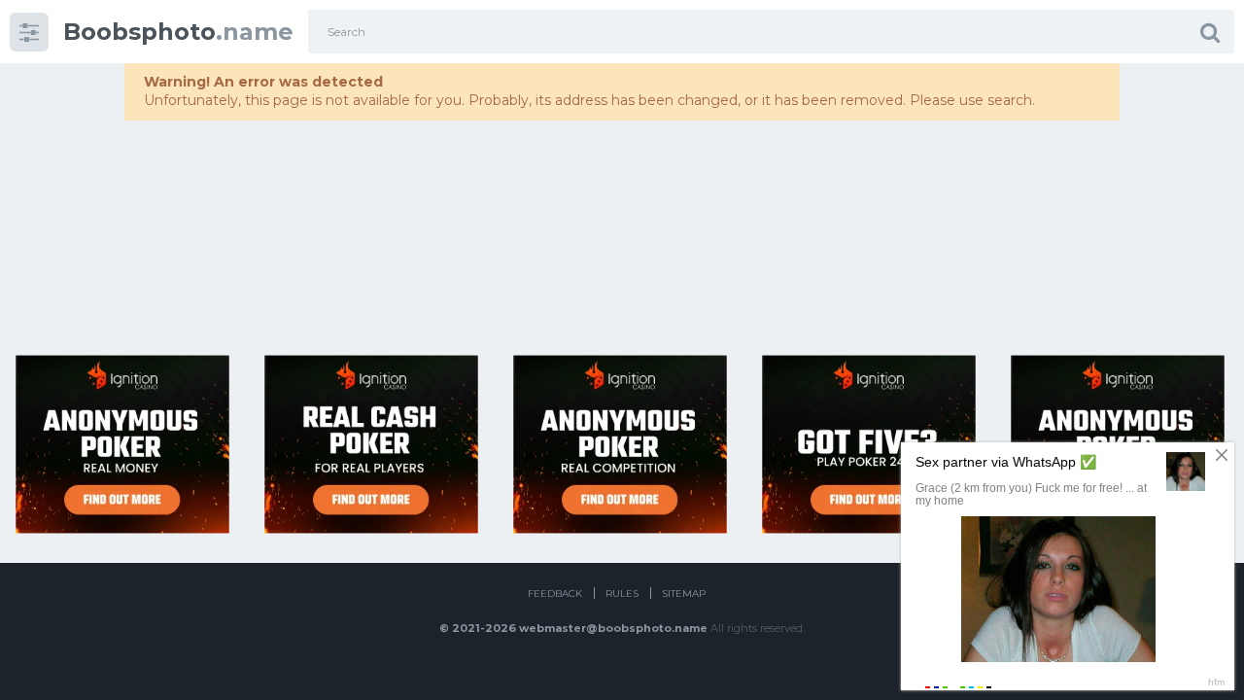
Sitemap (684, 593)
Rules (622, 593)
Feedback (555, 593)
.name (178, 31)
